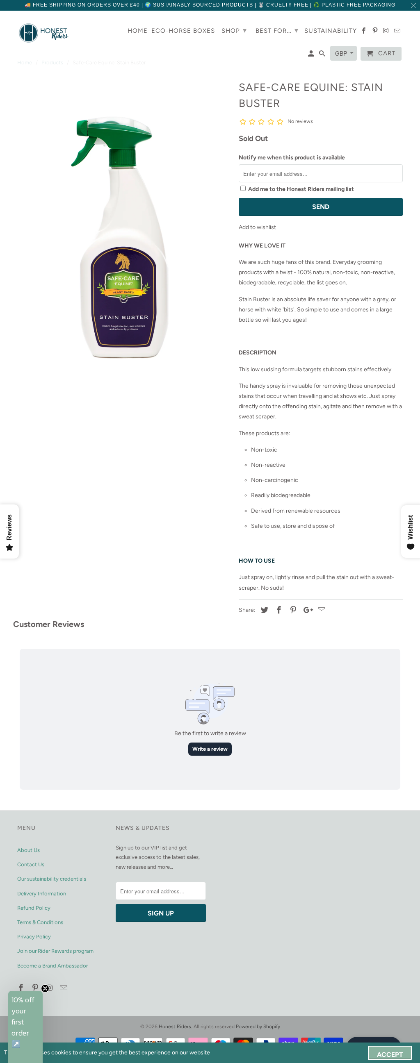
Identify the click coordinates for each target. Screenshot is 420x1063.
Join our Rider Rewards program (55, 951)
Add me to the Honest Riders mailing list (301, 189)
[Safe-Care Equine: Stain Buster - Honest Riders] (124, 238)
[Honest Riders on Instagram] (50, 988)
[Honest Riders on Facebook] (21, 988)
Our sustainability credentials (51, 879)
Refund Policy (33, 908)
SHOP (234, 30)
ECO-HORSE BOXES (183, 30)
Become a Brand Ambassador (52, 966)
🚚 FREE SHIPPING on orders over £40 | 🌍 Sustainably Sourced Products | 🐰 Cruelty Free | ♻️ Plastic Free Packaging (210, 5)
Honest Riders (175, 1026)
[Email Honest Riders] (64, 988)
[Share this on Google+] (306, 610)
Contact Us (30, 864)
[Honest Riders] (44, 33)
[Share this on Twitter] (263, 610)
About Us (28, 850)
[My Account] (311, 55)
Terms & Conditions (40, 922)
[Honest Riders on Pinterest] (36, 988)
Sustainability (330, 30)
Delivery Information (41, 893)
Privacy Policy (34, 937)
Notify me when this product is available (292, 157)
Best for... (277, 30)
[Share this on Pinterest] (292, 610)
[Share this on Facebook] (277, 610)
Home (138, 30)
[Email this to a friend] (320, 610)
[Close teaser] (45, 988)
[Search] (322, 55)
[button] (25, 1027)
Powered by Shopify (258, 1026)
